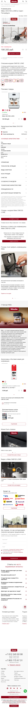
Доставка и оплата (19, 671)
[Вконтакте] (14, 688)
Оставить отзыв (14, 219)
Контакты (3, 681)
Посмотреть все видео (14, 485)
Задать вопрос (14, 241)
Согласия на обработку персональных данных (17, 703)
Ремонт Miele (17, 674)
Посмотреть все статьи (14, 455)
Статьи (3, 674)
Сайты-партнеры (5, 680)
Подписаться (14, 558)
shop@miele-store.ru (14, 692)
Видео (2, 678)
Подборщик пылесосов (19, 678)
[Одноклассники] (17, 688)
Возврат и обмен (18, 676)
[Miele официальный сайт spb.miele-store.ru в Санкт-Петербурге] (14, 1)
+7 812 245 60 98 (14, 654)
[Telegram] (20, 688)
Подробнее (14, 424)
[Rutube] (11, 688)
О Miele (2, 671)
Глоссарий (3, 676)
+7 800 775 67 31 (14, 660)
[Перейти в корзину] (26, 1)
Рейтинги (16, 680)
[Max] (7, 688)
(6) (25, 112)
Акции (2, 673)
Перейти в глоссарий (6, 293)
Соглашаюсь (14, 705)
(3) (25, 383)
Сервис (16, 673)
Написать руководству (14, 697)
